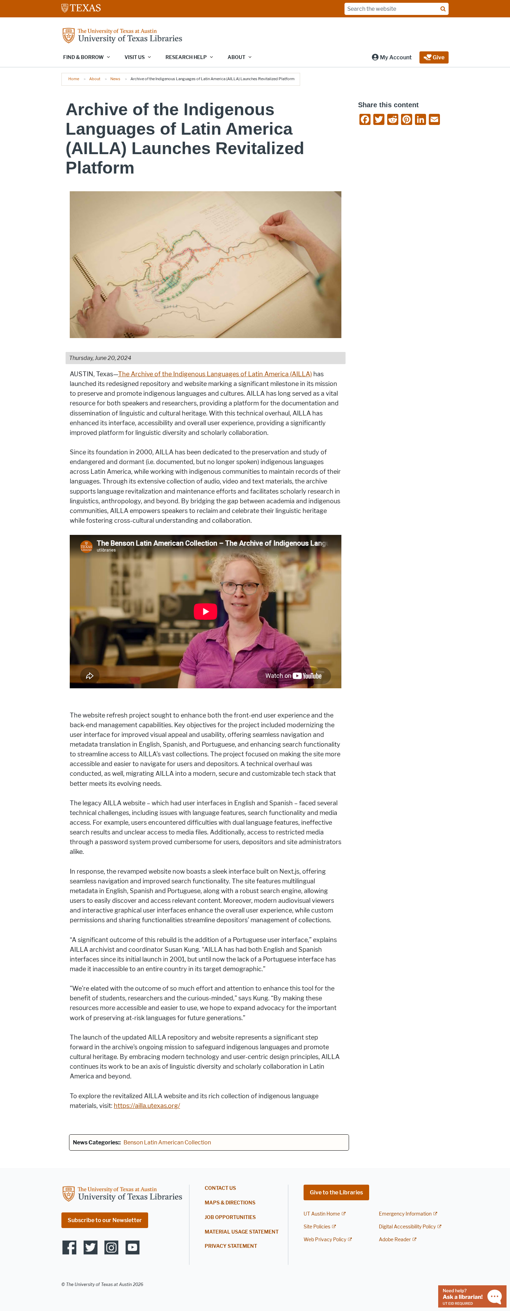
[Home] (122, 36)
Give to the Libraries (336, 1192)
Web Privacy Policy (325, 1240)
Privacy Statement (231, 1246)
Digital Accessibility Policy (407, 1227)
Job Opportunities (230, 1217)
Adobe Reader (395, 1240)
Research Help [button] (186, 57)
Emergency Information (405, 1214)
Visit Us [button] (135, 57)
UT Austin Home (322, 1214)
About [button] (236, 57)
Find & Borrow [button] (83, 57)
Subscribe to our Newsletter (105, 1220)
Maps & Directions (230, 1203)
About (94, 78)
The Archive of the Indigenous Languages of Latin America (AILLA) (215, 374)
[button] (391, 57)
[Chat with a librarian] (472, 1296)
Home (73, 78)
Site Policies (317, 1227)
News (115, 78)
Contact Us (220, 1188)
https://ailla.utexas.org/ (147, 1106)
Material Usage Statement (242, 1232)
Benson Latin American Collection (167, 1142)
